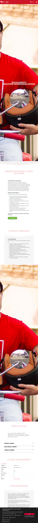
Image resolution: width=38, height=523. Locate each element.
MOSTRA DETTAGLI (12, 513)
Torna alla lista (4, 463)
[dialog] (19, 515)
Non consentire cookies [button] (29, 516)
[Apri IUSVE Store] (30, 2)
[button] (19, 443)
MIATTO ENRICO (17, 478)
